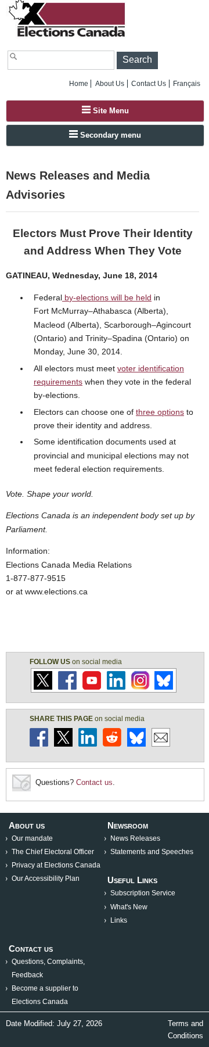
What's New (128, 906)
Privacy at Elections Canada (56, 865)
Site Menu (110, 110)
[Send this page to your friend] (161, 744)
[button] (137, 60)
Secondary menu (109, 135)
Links (118, 920)
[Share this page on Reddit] (112, 744)
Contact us (94, 782)
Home (78, 84)
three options (160, 412)
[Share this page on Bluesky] (136, 744)
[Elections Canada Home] (68, 36)
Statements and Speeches (151, 851)
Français (186, 84)
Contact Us (148, 84)
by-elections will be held (107, 297)
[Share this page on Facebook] (39, 744)
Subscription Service (142, 893)
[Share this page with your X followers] (63, 744)
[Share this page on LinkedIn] (87, 744)
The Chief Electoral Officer (53, 851)
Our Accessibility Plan (46, 878)
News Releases (135, 838)
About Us (109, 84)
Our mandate (32, 838)
